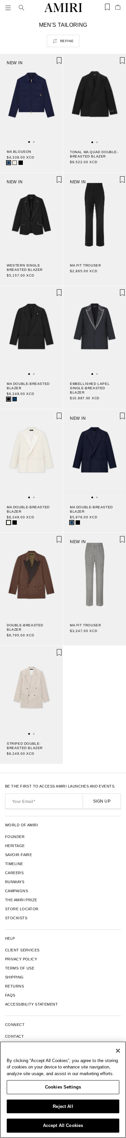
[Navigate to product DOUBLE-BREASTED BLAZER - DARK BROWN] (31, 574)
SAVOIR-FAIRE (18, 855)
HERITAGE (15, 846)
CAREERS (14, 873)
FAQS (10, 995)
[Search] (21, 7)
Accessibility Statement (31, 1004)
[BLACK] (21, 163)
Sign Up (102, 801)
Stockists (16, 918)
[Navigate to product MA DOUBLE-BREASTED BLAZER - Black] (31, 330)
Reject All (63, 1106)
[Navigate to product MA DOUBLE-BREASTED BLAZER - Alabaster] (31, 453)
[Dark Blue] (8, 163)
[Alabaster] (14, 163)
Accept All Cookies (63, 1125)
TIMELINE (14, 864)
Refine (67, 41)
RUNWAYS (14, 882)
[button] (9, 7)
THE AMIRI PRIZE (21, 900)
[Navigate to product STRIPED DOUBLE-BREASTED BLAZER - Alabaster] (31, 690)
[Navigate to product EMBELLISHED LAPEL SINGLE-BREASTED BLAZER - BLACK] (94, 330)
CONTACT (14, 1036)
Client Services (22, 950)
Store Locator (22, 909)
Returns (14, 986)
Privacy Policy (21, 959)
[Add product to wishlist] (53, 64)
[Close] (118, 1050)
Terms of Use (19, 968)
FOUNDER (15, 837)
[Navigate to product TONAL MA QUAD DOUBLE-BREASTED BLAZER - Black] (94, 98)
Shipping (14, 977)
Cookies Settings (63, 1087)
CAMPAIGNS (16, 891)
